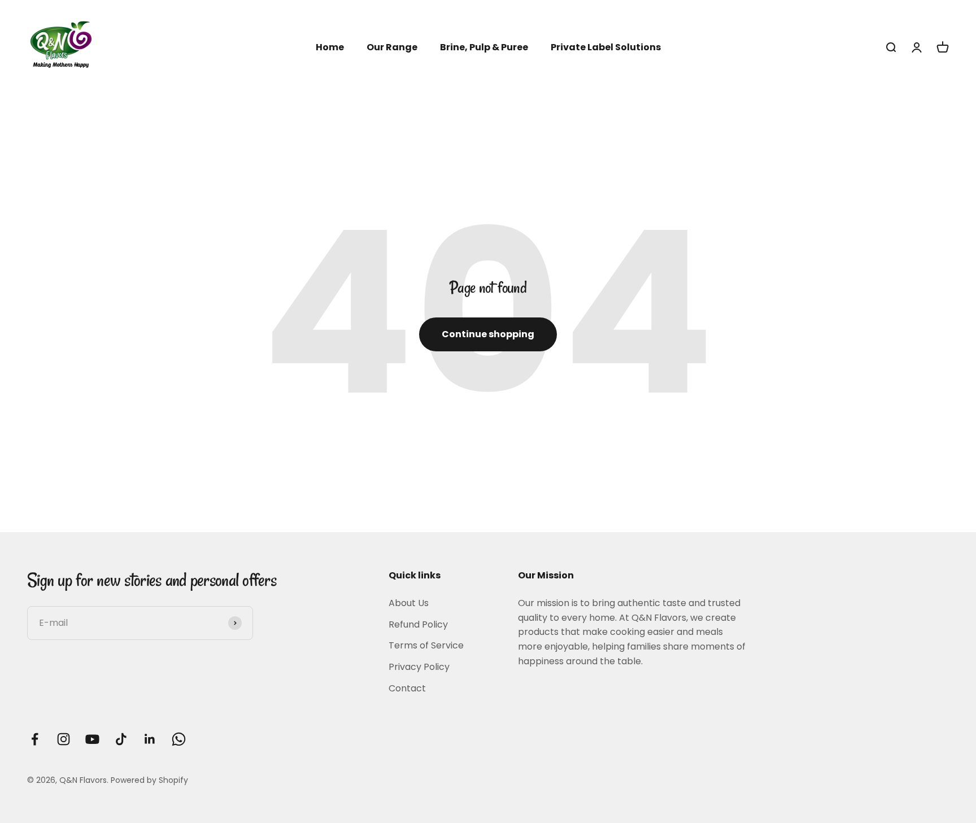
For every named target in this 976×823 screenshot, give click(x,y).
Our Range (392, 47)
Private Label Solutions (606, 47)
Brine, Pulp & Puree (484, 47)
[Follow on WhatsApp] (178, 739)
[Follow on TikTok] (121, 739)
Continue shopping (488, 334)
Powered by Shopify (149, 780)
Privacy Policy (419, 666)
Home (330, 47)
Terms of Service (426, 645)
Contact (407, 688)
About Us (409, 602)
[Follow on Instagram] (63, 739)
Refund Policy (418, 624)
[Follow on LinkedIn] (150, 739)
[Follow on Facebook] (34, 739)
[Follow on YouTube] (92, 739)
